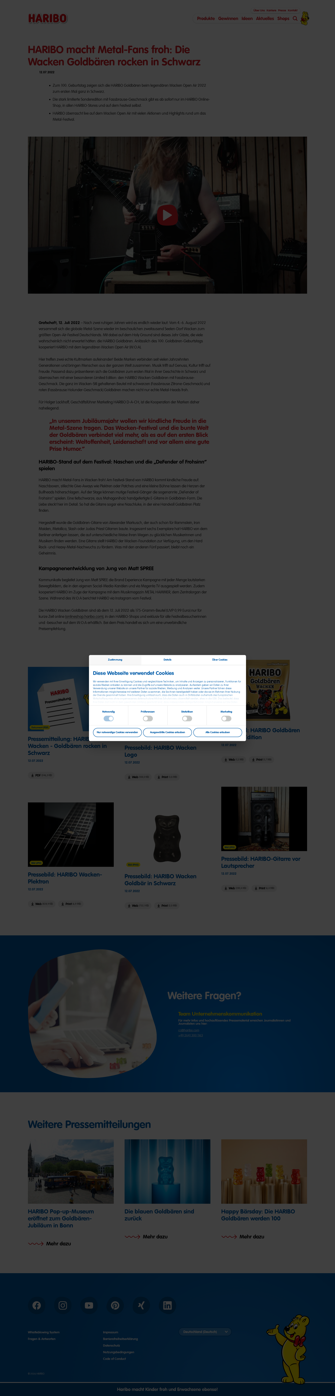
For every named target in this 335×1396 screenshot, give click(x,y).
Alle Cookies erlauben (218, 732)
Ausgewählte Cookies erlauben (167, 732)
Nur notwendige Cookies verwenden (117, 732)
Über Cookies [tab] (219, 659)
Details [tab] (167, 659)
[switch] (148, 718)
